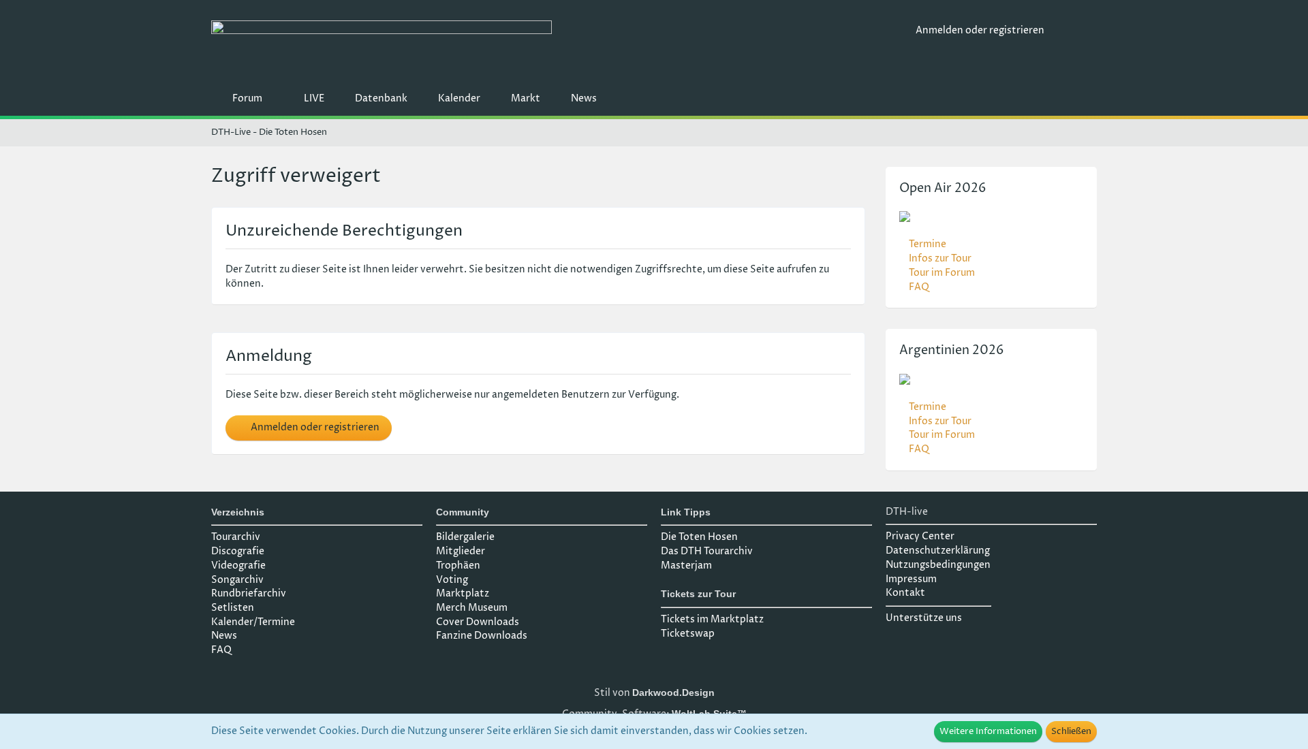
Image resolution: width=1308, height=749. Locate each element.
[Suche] (1076, 31)
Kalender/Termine (253, 622)
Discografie (237, 551)
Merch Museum (472, 607)
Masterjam (686, 565)
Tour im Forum (942, 272)
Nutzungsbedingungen (938, 564)
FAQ (919, 287)
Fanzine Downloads (481, 635)
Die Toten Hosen (699, 536)
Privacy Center (920, 536)
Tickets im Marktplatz (712, 619)
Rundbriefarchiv (248, 593)
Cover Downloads (477, 622)
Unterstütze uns (924, 617)
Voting (452, 579)
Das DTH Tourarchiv (707, 551)
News (224, 635)
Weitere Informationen (988, 731)
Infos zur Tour (940, 258)
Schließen (1071, 731)
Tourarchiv (235, 536)
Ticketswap (688, 633)
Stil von (654, 692)
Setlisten (232, 607)
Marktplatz (462, 593)
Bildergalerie (465, 536)
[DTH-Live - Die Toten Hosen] (558, 46)
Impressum (911, 579)
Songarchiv (237, 579)
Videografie (238, 565)
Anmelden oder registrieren (980, 30)
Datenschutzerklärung (938, 550)
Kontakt (905, 592)
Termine (927, 244)
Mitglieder (460, 551)
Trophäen (458, 565)
